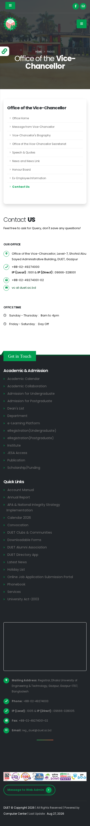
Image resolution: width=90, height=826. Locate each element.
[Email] (83, 6)
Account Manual (20, 490)
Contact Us (21, 187)
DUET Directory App (22, 554)
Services (14, 591)
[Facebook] (75, 6)
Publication (16, 460)
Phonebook (16, 584)
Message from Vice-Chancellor (33, 127)
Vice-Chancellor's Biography (31, 135)
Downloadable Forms (24, 540)
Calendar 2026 (19, 517)
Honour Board (21, 170)
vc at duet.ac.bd (24, 287)
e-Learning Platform (23, 423)
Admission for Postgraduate (29, 401)
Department (17, 415)
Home (38, 51)
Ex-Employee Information (29, 178)
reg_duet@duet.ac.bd (36, 730)
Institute (14, 445)
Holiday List (16, 569)
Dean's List (15, 408)
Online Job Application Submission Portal (40, 577)
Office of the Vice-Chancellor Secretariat (39, 144)
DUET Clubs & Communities (29, 532)
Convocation (17, 525)
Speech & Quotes (23, 152)
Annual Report (18, 497)
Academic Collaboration (27, 386)
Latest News (17, 562)
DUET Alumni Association (27, 547)
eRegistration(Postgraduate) (30, 438)
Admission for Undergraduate (31, 393)
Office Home (20, 118)
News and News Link (26, 161)
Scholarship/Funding (23, 467)
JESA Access (17, 453)
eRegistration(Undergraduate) (31, 430)
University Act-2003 (23, 599)
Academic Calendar (23, 378)
